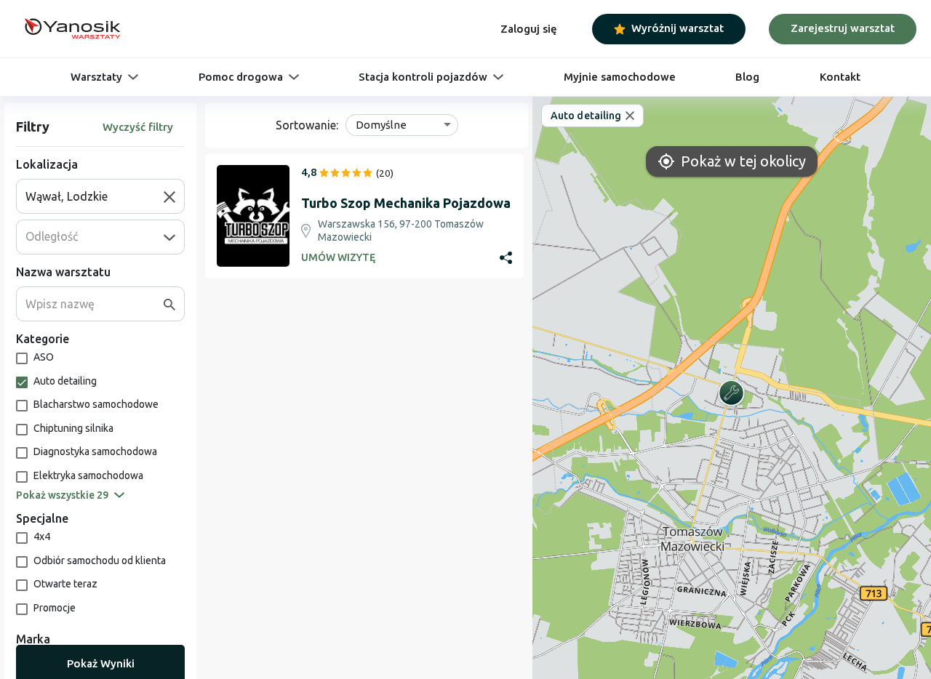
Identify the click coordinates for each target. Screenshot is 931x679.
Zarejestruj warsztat (843, 28)
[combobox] (94, 196)
